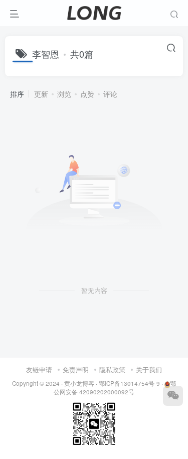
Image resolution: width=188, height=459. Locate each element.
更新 (41, 94)
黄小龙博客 (79, 383)
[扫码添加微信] (173, 396)
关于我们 (149, 369)
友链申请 (39, 369)
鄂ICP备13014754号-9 (129, 383)
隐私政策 (112, 369)
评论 (110, 94)
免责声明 (76, 369)
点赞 (87, 94)
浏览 (64, 94)
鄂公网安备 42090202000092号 (115, 387)
